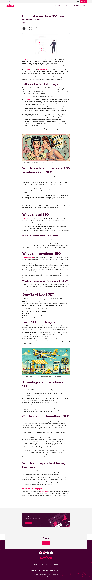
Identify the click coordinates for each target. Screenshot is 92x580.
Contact (83, 2)
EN (9, 1)
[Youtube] (44, 552)
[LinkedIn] (40, 552)
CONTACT (46, 543)
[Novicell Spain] (9, 5)
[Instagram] (51, 552)
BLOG (84, 5)
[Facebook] (47, 552)
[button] (49, 6)
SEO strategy (44, 491)
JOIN (78, 1)
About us (65, 5)
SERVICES (48, 5)
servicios (28, 523)
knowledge (76, 5)
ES (7, 1)
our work (57, 5)
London (56, 564)
